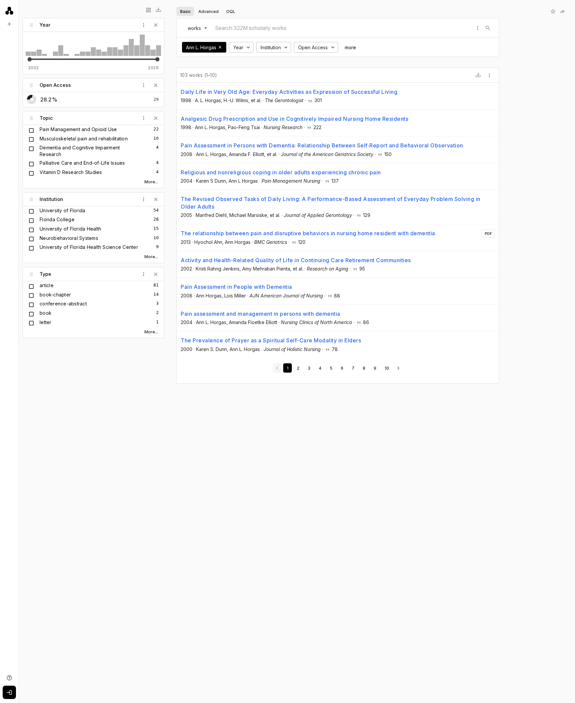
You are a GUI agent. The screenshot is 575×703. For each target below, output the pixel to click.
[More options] (489, 75)
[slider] (30, 59)
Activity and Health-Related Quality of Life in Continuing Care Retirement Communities (296, 260)
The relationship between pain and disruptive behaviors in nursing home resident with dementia (308, 233)
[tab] (185, 11)
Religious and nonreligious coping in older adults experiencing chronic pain (281, 172)
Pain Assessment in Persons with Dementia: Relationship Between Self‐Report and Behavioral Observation (322, 145)
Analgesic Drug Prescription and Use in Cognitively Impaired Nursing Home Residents (294, 118)
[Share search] (562, 11)
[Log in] (9, 692)
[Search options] (477, 28)
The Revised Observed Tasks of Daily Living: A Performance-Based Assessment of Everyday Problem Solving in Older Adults (330, 203)
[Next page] (398, 368)
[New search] (9, 24)
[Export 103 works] (478, 75)
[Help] (9, 677)
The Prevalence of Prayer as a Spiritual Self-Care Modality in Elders (271, 340)
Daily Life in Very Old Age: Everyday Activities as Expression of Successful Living (289, 91)
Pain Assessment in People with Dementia (236, 286)
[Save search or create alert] (553, 11)
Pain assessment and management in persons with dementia (260, 313)
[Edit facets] (148, 10)
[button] (220, 47)
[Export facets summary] (158, 10)
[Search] (487, 28)
